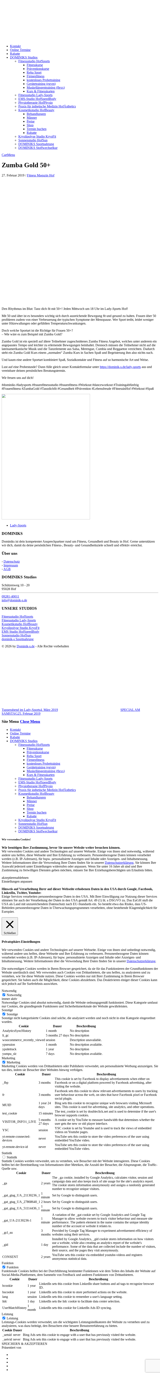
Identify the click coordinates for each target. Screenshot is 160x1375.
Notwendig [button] (9, 991)
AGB (7, 569)
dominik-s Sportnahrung (18, 639)
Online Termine (20, 50)
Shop (30, 125)
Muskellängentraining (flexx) (46, 87)
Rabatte (15, 53)
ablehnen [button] (23, 877)
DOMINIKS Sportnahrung (36, 144)
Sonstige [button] (7, 1010)
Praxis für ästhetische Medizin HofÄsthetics (47, 106)
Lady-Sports (18, 525)
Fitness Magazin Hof (40, 175)
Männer (32, 117)
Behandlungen (36, 114)
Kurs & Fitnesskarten (41, 91)
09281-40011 (10, 596)
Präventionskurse (38, 68)
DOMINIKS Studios (24, 57)
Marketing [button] (8, 1058)
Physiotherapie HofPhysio (35, 102)
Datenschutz (12, 561)
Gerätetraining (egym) (41, 84)
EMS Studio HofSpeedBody (20, 631)
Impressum (11, 565)
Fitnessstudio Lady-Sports (35, 95)
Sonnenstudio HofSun (33, 140)
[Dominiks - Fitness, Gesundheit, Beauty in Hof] (46, 39)
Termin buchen (36, 129)
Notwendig (14, 995)
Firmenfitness (35, 76)
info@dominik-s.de (14, 600)
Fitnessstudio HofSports (34, 61)
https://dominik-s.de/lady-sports (120, 367)
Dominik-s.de (26, 646)
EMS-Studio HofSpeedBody (37, 99)
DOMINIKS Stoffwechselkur (38, 148)
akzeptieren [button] (9, 877)
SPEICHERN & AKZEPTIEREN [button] (24, 1344)
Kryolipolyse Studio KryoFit (37, 136)
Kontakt (15, 46)
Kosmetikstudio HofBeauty (36, 110)
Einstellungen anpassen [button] (17, 881)
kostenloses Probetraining (43, 80)
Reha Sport (34, 72)
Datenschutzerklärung (119, 862)
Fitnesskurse (35, 65)
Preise (31, 121)
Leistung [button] (7, 1314)
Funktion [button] (8, 1263)
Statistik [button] (7, 1153)
